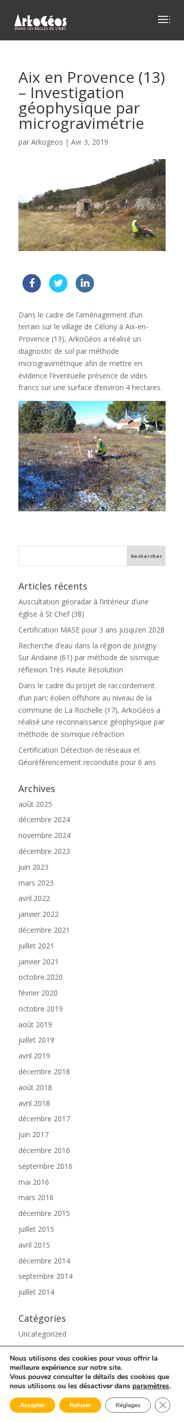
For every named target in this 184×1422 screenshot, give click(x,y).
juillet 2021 (36, 946)
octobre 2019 (40, 1008)
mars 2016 (36, 1197)
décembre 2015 (44, 1213)
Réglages (128, 1405)
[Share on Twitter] (58, 289)
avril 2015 (34, 1245)
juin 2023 (33, 867)
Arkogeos (47, 142)
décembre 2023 (44, 851)
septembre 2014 (45, 1276)
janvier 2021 (38, 961)
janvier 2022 (38, 914)
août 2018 (35, 1087)
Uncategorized (42, 1334)
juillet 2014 (36, 1292)
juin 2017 (33, 1134)
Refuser (80, 1405)
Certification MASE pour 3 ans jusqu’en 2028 (91, 630)
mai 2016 (33, 1182)
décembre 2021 (44, 930)
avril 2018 (34, 1103)
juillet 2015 (36, 1229)
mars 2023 (36, 883)
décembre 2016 (44, 1150)
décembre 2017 (44, 1118)
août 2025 (35, 804)
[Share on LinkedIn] (85, 289)
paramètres (150, 1386)
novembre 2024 (44, 835)
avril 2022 (34, 898)
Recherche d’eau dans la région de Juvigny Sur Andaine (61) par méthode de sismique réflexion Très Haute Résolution (88, 658)
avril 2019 (34, 1055)
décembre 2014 (44, 1261)
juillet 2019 (36, 1040)
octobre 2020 (40, 977)
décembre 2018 (44, 1071)
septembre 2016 (45, 1166)
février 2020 (38, 993)
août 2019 (35, 1024)
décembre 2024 (44, 819)
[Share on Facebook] (31, 289)
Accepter (32, 1405)
